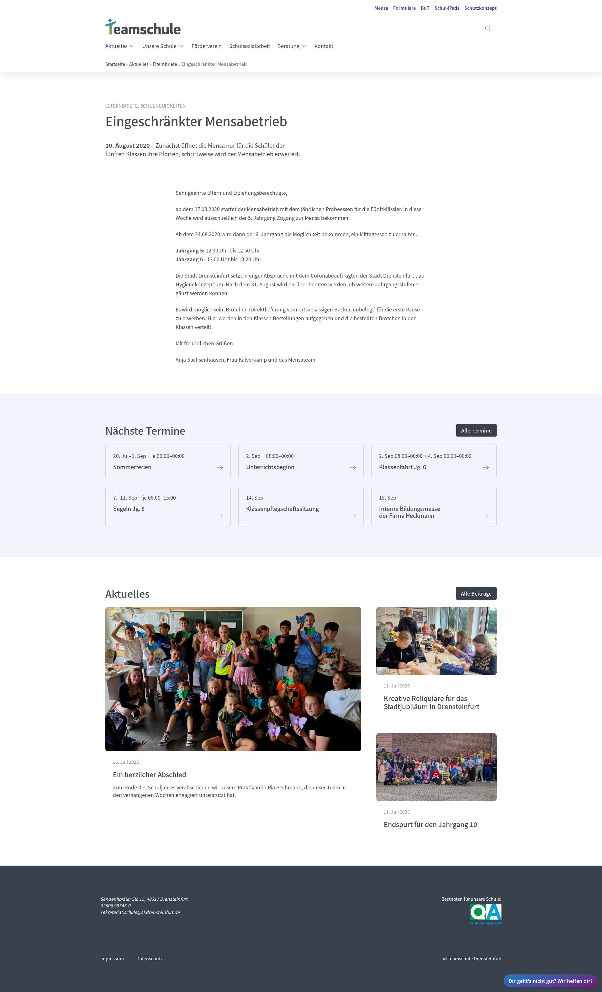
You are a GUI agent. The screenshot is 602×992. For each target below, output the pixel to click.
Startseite (115, 64)
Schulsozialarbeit (249, 46)
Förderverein (207, 46)
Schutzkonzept (480, 8)
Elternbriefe (165, 64)
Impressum (112, 958)
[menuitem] (122, 46)
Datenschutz (149, 958)
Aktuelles (116, 46)
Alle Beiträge (476, 593)
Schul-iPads (447, 8)
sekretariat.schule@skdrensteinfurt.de (140, 912)
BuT (425, 8)
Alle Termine (476, 430)
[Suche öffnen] (488, 28)
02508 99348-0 (115, 905)
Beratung (288, 46)
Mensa (381, 8)
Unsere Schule (159, 46)
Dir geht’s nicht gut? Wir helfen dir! (550, 980)
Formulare (404, 8)
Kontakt (323, 46)
